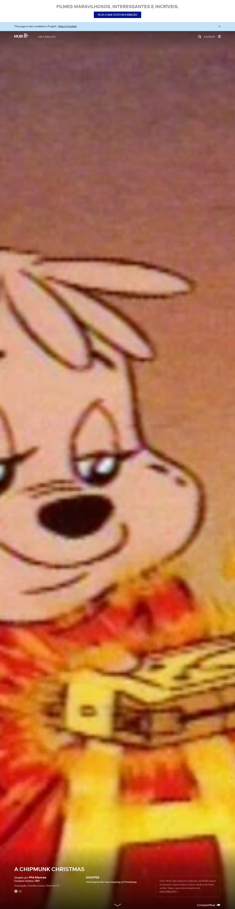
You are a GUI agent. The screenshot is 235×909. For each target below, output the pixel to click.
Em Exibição (47, 36)
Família (32, 885)
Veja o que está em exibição (117, 14)
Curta (40, 885)
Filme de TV (52, 885)
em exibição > (169, 891)
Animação (20, 885)
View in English (67, 26)
